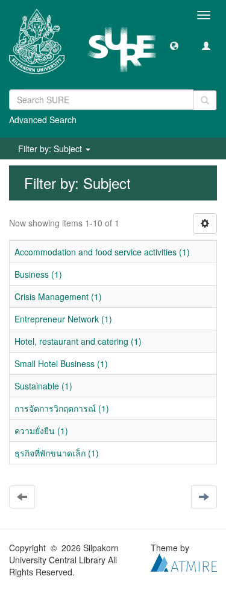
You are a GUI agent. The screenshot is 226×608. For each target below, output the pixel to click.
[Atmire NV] (184, 561)
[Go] (205, 100)
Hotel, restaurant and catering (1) (78, 341)
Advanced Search (43, 120)
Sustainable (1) (43, 386)
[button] (174, 45)
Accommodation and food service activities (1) (102, 252)
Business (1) (38, 274)
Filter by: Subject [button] (51, 148)
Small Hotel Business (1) (61, 363)
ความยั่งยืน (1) (41, 430)
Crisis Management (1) (58, 296)
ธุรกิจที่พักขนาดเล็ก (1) (56, 453)
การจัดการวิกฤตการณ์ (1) (61, 408)
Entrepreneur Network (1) (63, 319)
